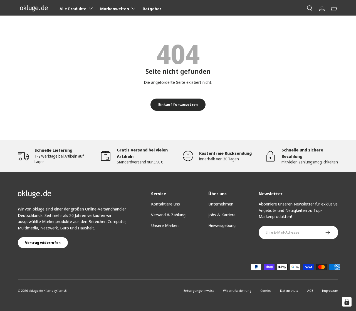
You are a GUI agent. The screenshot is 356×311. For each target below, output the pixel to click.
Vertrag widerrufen (43, 242)
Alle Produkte (73, 8)
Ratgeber (152, 8)
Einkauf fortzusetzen (178, 104)
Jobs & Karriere (222, 214)
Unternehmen (220, 204)
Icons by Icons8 (56, 290)
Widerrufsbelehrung (237, 290)
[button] (334, 8)
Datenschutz (289, 290)
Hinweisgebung (222, 225)
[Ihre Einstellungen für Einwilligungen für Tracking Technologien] (347, 302)
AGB (310, 290)
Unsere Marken (165, 225)
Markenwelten (114, 8)
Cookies (265, 290)
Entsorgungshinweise (199, 290)
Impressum (330, 290)
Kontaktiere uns (165, 204)
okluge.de (36, 290)
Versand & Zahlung (168, 214)
